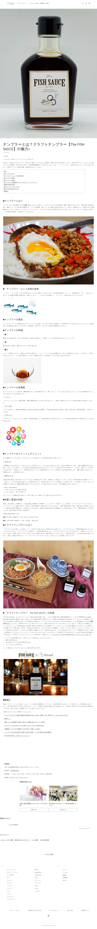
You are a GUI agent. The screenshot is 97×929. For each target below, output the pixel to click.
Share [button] (6, 156)
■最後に (6, 191)
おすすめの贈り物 (13, 824)
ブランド (65, 869)
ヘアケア (9, 885)
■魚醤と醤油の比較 (9, 184)
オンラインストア (11, 869)
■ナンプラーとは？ (9, 173)
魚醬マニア (7, 718)
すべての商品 (10, 875)
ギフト (8, 877)
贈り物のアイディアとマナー (22, 840)
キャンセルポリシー (54, 910)
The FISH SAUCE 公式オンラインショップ (17, 735)
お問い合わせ (70, 910)
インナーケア (10, 896)
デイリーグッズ (11, 899)
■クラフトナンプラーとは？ (12, 186)
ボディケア (9, 883)
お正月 (36, 877)
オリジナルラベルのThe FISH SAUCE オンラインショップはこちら (72, 634)
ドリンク (9, 893)
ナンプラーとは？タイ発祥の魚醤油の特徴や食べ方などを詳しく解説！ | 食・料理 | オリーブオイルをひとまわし (36, 715)
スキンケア (9, 880)
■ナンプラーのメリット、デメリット (26, 182)
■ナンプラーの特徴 (9, 180)
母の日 (36, 885)
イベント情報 (34, 840)
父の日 (36, 888)
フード (8, 891)
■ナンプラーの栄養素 (10, 182)
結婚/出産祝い (38, 872)
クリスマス (37, 891)
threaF (46, 925)
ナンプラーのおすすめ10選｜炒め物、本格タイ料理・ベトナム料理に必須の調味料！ (28, 732)
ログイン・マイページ (12, 872)
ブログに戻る (49, 854)
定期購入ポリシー (85, 910)
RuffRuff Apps (83, 828)
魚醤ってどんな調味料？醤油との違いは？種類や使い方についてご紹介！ (25, 722)
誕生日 (36, 869)
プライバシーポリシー (14, 910)
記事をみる (34, 809)
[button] (82, 3)
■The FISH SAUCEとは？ (11, 189)
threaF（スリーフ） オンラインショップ (16, 777)
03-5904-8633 (15, 770)
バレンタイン (38, 880)
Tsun (89, 828)
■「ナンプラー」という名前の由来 (14, 175)
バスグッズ (9, 888)
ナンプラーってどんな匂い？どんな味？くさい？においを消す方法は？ (24, 725)
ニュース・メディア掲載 (7, 840)
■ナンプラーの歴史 (9, 178)
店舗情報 (65, 877)
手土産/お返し (38, 875)
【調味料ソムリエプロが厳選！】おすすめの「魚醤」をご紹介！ (22, 728)
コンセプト (65, 872)
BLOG (64, 875)
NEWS (64, 880)
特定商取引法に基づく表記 (34, 910)
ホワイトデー (38, 883)
